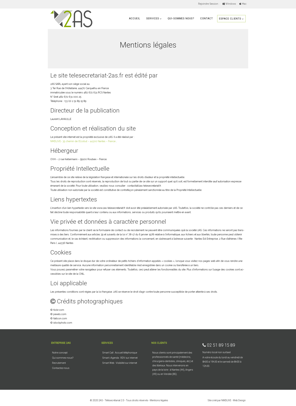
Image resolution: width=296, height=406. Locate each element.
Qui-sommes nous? (181, 18)
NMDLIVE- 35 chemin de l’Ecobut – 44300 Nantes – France (82, 141)
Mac (243, 3)
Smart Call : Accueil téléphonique (119, 352)
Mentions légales (159, 400)
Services (152, 18)
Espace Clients (230, 18)
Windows (230, 3)
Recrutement (59, 363)
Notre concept (59, 352)
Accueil (134, 18)
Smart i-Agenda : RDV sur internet (120, 357)
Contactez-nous (60, 368)
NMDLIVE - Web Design (233, 400)
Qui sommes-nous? (62, 357)
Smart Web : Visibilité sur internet (119, 363)
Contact (206, 18)
